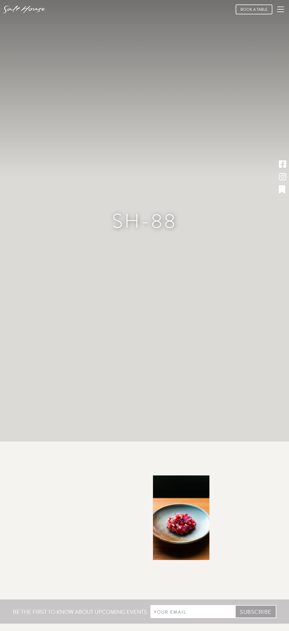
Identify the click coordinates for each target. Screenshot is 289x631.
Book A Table (254, 9)
